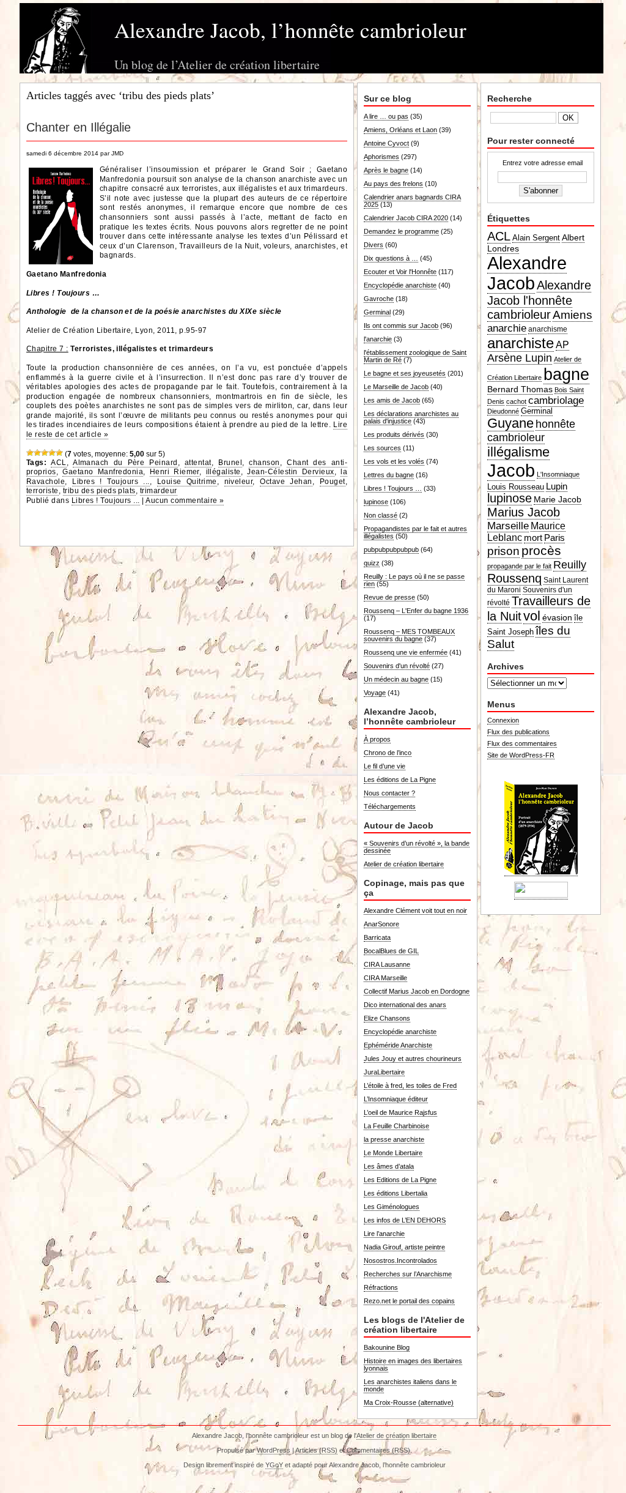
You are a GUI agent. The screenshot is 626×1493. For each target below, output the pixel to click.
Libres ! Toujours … (393, 488)
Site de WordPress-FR (520, 755)
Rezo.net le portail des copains (409, 1301)
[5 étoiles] (59, 452)
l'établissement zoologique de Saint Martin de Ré (415, 356)
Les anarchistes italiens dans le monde (410, 1385)
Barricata (377, 937)
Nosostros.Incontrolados (400, 1260)
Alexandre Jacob (527, 273)
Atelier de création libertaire (404, 864)
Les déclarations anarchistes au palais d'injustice (411, 417)
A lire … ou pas (386, 116)
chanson (264, 462)
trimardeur (158, 490)
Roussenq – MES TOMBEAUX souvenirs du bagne (409, 635)
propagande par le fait (519, 566)
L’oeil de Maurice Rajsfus (400, 1112)
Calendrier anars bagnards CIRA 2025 (412, 200)
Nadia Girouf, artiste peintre (404, 1247)
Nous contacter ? (389, 793)
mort (533, 537)
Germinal (377, 312)
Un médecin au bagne (396, 679)
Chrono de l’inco (387, 752)
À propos (377, 739)
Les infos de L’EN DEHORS (405, 1220)
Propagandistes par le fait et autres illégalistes (415, 532)
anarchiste (520, 343)
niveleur (238, 481)
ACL (58, 462)
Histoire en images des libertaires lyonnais (413, 1364)
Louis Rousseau (515, 486)
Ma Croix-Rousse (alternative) (409, 1402)
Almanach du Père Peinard (125, 462)
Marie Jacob (557, 499)
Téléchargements (390, 806)
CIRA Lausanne (387, 964)
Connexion (503, 720)
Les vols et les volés (394, 461)
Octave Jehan (286, 481)
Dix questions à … (391, 258)
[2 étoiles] (37, 452)
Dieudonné (503, 411)
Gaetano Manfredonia (102, 471)
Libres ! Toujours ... (111, 481)
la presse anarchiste (394, 1139)
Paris (554, 537)
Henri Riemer (174, 471)
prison (503, 551)
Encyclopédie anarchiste (400, 285)
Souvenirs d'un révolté (397, 665)
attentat (198, 462)
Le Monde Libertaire (393, 1152)
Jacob (511, 470)
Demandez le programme (401, 231)
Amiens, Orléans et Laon (400, 129)
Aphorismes (381, 156)
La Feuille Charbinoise (396, 1126)
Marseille (508, 525)
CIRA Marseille (385, 977)
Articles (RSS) (316, 1450)
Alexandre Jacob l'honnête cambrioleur (539, 299)
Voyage (375, 692)
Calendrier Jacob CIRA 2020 (406, 218)
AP (562, 345)
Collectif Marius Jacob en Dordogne (417, 991)
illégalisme (518, 452)
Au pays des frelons (393, 183)
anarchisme (547, 329)
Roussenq (514, 578)
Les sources (382, 448)
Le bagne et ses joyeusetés (405, 373)
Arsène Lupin (519, 358)
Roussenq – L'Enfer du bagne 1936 (416, 610)
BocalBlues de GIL (391, 951)
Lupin (556, 486)
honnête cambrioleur (531, 431)
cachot (516, 401)
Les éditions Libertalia (395, 1193)
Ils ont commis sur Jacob (401, 325)
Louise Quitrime (187, 481)
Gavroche (379, 298)
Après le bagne (386, 170)
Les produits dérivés (394, 434)
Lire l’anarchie (384, 1233)
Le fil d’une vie (384, 766)
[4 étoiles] (52, 452)
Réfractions (381, 1287)
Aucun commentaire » (184, 500)
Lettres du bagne (389, 474)
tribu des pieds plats (99, 490)
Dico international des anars (405, 1004)
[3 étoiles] (44, 452)
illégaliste (223, 471)
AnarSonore (381, 924)
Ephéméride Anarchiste (398, 1045)
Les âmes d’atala (389, 1166)
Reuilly (569, 565)
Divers (373, 244)
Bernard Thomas (520, 389)
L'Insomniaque (558, 474)
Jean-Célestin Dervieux (290, 471)
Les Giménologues (391, 1206)
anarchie (506, 328)
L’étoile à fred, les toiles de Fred (410, 1085)
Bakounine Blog (387, 1347)
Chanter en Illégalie (78, 127)
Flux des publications (518, 731)
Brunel (230, 462)
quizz (372, 563)
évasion (557, 617)
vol (531, 616)
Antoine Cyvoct (386, 143)
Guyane (510, 423)
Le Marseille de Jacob (396, 386)
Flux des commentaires (522, 743)
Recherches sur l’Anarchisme (408, 1274)
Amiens (572, 314)
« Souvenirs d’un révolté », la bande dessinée (417, 847)
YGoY (274, 1465)
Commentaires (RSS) (378, 1450)
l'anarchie (378, 339)
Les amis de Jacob (392, 400)
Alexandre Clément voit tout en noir (415, 910)
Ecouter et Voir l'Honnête (400, 271)
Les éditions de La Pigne (400, 779)
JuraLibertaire (384, 1072)
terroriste (42, 490)
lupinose (376, 501)
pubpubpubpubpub (391, 549)
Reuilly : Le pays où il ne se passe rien (414, 580)
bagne (566, 374)
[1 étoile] (30, 452)
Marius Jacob (523, 512)
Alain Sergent (536, 238)
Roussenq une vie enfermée (405, 652)
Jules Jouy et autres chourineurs (413, 1058)
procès (541, 550)
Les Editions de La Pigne (400, 1179)
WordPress (273, 1450)
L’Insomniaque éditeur (396, 1099)
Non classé (380, 515)
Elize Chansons (387, 1018)
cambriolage (556, 400)
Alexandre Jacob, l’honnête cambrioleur (290, 29)
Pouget (332, 481)
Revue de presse (389, 597)
